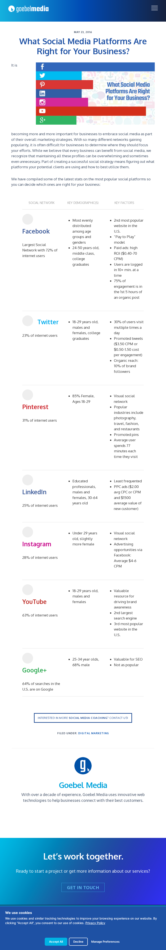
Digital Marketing (93, 733)
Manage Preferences (105, 941)
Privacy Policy (95, 923)
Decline (78, 941)
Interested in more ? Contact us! (83, 718)
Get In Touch (83, 887)
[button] (154, 8)
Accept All (56, 941)
